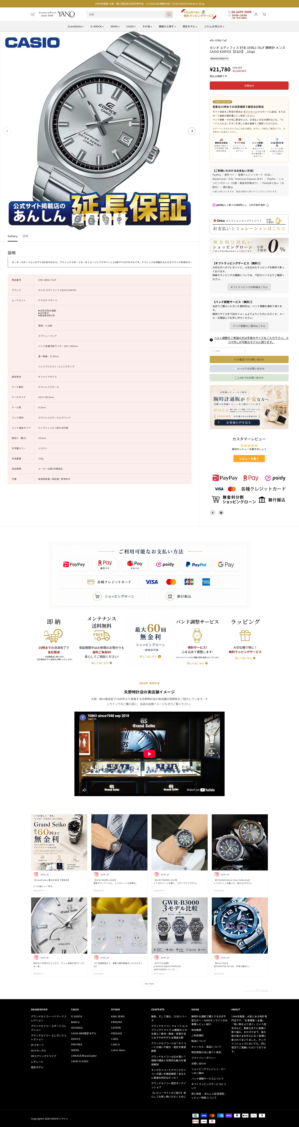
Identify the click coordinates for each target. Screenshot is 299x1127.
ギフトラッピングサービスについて (208, 1086)
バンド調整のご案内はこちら (249, 326)
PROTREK (76, 1044)
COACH (115, 1044)
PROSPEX (116, 1022)
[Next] (192, 131)
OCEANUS (77, 1027)
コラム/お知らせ (213, 26)
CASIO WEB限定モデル (84, 1033)
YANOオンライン (59, 1118)
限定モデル (189, 26)
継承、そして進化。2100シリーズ (169, 1018)
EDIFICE (75, 1039)
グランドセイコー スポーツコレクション (48, 1027)
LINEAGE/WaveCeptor (84, 1055)
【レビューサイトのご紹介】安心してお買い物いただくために (169, 1094)
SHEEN (75, 1050)
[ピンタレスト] (221, 513)
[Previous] (7, 131)
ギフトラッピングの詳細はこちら (249, 287)
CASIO (130, 26)
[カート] (264, 14)
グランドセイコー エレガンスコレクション (48, 1037)
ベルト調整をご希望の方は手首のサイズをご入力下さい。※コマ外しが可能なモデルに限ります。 (251, 340)
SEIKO (114, 26)
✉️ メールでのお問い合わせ (249, 368)
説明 (25, 236)
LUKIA (114, 1039)
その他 (147, 26)
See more (149, 983)
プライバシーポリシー (203, 1057)
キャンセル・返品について (206, 1046)
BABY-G (75, 1022)
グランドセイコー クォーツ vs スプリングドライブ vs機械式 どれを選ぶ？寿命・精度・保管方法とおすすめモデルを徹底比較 (169, 1031)
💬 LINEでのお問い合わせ (249, 377)
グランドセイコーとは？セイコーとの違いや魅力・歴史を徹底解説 (168, 1047)
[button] (33, 14)
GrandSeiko (75, 26)
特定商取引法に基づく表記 (206, 1052)
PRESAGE (116, 1033)
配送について (198, 1041)
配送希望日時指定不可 (220, 58)
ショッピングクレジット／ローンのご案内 (208, 1071)
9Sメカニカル (38, 1050)
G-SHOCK (96, 26)
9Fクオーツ (37, 1045)
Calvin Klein (118, 1050)
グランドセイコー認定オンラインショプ (168, 1085)
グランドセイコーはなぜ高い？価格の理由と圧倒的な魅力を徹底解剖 (168, 1060)
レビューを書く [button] (249, 458)
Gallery (12, 236)
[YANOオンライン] (57, 14)
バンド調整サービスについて (207, 1078)
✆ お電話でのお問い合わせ (249, 359)
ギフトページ (250, 111)
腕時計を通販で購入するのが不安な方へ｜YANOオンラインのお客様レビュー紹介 (209, 1020)
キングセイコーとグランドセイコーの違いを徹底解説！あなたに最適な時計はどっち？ (168, 1073)
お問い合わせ (198, 1063)
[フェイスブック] (213, 513)
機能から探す (166, 26)
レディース (37, 1061)
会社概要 (196, 1030)
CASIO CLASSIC (80, 1061)
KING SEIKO (118, 1016)
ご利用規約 (197, 1035)
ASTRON (116, 1027)
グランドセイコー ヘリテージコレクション (48, 1018)
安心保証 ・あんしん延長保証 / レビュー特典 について (208, 1095)
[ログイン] (256, 14)
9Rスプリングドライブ (43, 1056)
